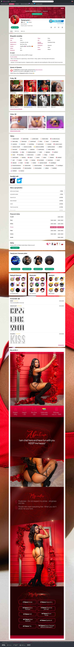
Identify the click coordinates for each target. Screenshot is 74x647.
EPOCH (25, 642)
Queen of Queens (38, 69)
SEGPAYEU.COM (29, 642)
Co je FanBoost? (60, 23)
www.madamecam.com (16, 642)
